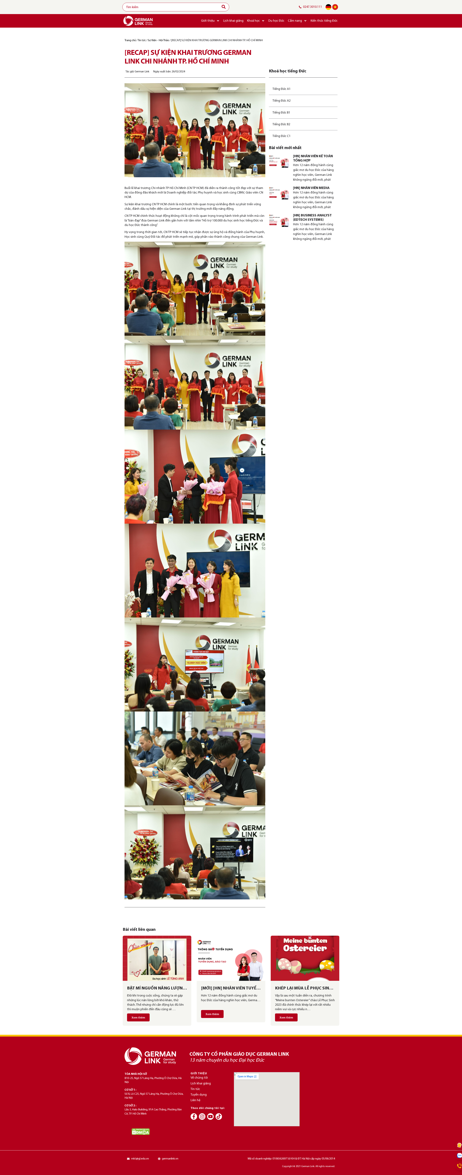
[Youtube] (210, 1116)
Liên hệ (195, 1100)
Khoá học (253, 21)
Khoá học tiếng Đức (287, 71)
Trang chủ (130, 40)
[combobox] (175, 7)
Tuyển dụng (199, 1094)
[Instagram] (202, 1116)
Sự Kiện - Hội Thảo (158, 40)
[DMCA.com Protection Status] (141, 1131)
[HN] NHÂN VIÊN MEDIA (311, 188)
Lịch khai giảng (233, 21)
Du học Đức (276, 21)
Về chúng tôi (199, 1078)
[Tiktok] (218, 1116)
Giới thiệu (208, 21)
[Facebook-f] (194, 1116)
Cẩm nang (295, 21)
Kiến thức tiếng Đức (324, 21)
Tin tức (142, 40)
